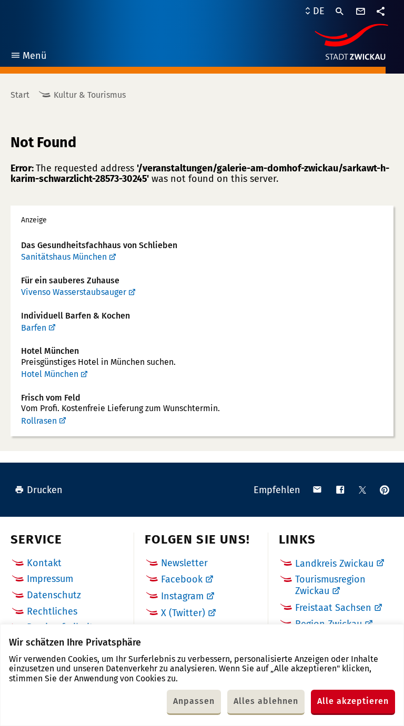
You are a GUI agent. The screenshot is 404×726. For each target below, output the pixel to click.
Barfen (33, 328)
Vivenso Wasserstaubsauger (73, 292)
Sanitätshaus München (64, 257)
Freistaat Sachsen (333, 607)
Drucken (45, 490)
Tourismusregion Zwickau (330, 585)
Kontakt (44, 563)
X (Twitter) (183, 613)
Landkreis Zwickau (334, 563)
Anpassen (194, 701)
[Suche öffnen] (340, 12)
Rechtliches (52, 611)
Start (20, 95)
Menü (28, 57)
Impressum (50, 579)
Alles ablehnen (266, 701)
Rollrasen (39, 421)
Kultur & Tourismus (90, 95)
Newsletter (184, 563)
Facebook (182, 579)
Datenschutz (54, 595)
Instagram (182, 596)
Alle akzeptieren (353, 701)
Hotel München (49, 374)
